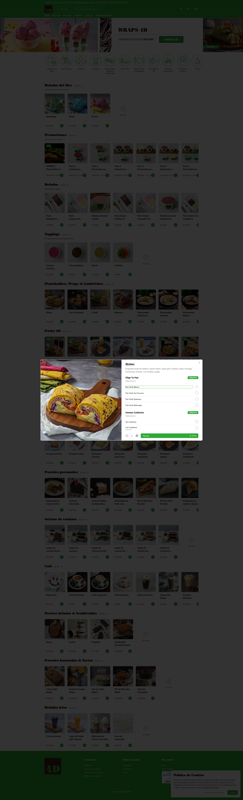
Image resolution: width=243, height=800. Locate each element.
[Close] (199, 363)
